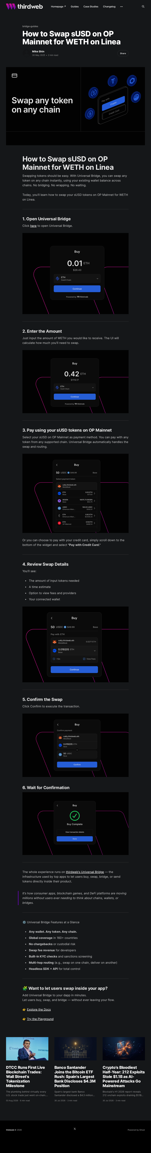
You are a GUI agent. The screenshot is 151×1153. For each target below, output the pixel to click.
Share (123, 53)
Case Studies (90, 6)
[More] (121, 6)
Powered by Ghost (136, 1130)
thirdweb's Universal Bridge (85, 872)
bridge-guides (30, 26)
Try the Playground (40, 1019)
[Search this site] (143, 6)
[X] (75, 1129)
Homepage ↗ (58, 6)
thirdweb (10, 1130)
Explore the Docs (39, 1009)
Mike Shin (38, 51)
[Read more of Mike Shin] (26, 53)
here (33, 226)
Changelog (109, 6)
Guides (75, 6)
